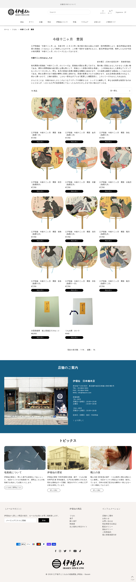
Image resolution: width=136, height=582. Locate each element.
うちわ (72, 516)
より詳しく (79, 420)
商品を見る (40, 141)
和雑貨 (72, 524)
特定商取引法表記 (109, 524)
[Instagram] (60, 551)
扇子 (71, 518)
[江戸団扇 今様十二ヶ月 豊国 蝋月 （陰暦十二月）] (115, 262)
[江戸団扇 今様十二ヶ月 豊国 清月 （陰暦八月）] (81, 212)
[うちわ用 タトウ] (81, 311)
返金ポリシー (107, 529)
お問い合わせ (107, 521)
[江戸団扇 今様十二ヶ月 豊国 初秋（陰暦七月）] (47, 212)
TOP (132, 579)
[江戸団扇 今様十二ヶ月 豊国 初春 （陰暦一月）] (47, 113)
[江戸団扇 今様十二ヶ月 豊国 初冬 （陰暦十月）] (47, 262)
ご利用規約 (106, 532)
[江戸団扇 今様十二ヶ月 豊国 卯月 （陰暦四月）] (47, 163)
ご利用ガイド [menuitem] (111, 22)
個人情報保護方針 (109, 535)
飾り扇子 (73, 521)
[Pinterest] (70, 551)
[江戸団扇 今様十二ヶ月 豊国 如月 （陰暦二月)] (81, 113)
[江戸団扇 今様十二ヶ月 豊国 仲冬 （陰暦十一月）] (81, 262)
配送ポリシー (107, 527)
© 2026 (68, 574)
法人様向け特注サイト (78, 527)
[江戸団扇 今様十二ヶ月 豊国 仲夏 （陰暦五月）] (81, 163)
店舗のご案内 (107, 516)
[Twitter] (65, 551)
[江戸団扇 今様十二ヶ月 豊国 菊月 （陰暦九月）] (115, 212)
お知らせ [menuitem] (97, 22)
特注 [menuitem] (49, 22)
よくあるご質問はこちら (13, 487)
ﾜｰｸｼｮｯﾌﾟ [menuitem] (85, 22)
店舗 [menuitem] (40, 22)
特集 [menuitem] (74, 22)
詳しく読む (53, 490)
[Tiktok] (80, 551)
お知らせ (105, 518)
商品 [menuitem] (22, 22)
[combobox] (69, 12)
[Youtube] (75, 551)
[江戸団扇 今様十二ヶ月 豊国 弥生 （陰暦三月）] (115, 113)
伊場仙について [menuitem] (62, 22)
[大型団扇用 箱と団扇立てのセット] (47, 311)
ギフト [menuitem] (31, 22)
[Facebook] (55, 551)
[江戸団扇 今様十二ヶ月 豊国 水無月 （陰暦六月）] (115, 163)
